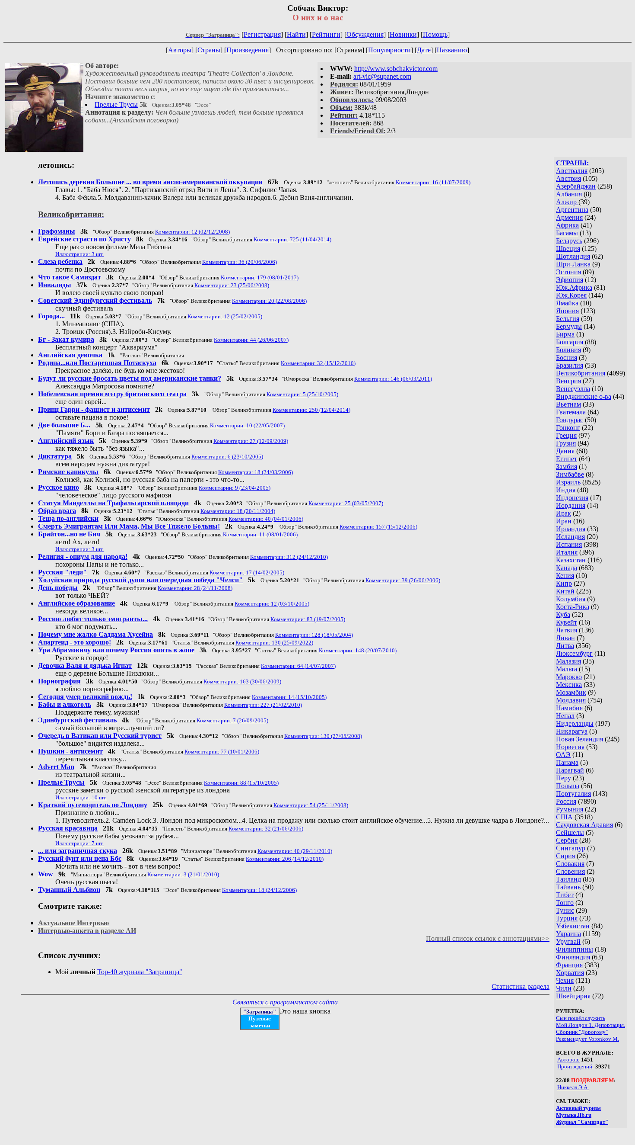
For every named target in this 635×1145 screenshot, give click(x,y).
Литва (565, 645)
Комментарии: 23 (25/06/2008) (231, 285)
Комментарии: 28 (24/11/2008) (195, 588)
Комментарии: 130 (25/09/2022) (274, 642)
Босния (566, 357)
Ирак (563, 513)
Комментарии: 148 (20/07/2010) (358, 650)
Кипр (564, 583)
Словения (570, 871)
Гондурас (569, 419)
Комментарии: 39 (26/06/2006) (402, 580)
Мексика (569, 684)
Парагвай (570, 770)
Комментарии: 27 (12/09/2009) (250, 441)
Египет (566, 458)
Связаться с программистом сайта (285, 1002)
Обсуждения (365, 34)
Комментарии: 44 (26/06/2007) (251, 340)
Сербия (567, 840)
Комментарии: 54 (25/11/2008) (310, 805)
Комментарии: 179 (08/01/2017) (259, 277)
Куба (563, 614)
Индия (565, 490)
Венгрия (568, 381)
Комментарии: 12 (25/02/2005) (224, 316)
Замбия (566, 466)
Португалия (573, 793)
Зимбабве (570, 474)
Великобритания (580, 373)
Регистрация (262, 34)
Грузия (566, 443)
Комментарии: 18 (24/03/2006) (255, 472)
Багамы (567, 233)
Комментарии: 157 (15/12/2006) (378, 526)
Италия (567, 552)
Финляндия (573, 957)
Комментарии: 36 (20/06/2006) (239, 262)
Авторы (179, 50)
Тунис (565, 910)
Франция (569, 965)
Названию (452, 50)
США (564, 817)
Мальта (566, 669)
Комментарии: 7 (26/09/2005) (232, 720)
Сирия (565, 856)
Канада (566, 567)
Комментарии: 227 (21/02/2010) (263, 705)
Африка (567, 225)
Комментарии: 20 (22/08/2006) (269, 301)
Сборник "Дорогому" (582, 1032)
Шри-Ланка (573, 264)
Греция (566, 435)
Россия (566, 801)
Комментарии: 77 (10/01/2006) (221, 751)
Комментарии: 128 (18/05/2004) (314, 635)
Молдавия (571, 700)
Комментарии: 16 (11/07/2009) (433, 182)
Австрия (568, 178)
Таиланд (568, 879)
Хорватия (570, 972)
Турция (567, 918)
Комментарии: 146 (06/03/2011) (393, 378)
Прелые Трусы (116, 104)
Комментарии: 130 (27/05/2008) (323, 736)
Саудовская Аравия (584, 824)
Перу (563, 778)
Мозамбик (571, 692)
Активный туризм (578, 1108)
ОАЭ (563, 754)
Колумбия (570, 599)
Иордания (570, 505)
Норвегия (570, 747)
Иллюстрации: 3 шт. (79, 254)
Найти (296, 34)
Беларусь (569, 240)
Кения (565, 575)
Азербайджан (576, 186)
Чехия (565, 980)
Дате (424, 50)
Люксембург (574, 653)
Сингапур (570, 848)
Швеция (568, 248)
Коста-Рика (572, 606)
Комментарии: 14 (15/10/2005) (289, 697)
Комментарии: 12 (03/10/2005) (272, 603)
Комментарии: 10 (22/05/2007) (247, 425)
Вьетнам (568, 404)
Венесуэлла (573, 388)
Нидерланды (575, 723)
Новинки (403, 34)
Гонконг (568, 427)
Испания (569, 544)
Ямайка (567, 303)
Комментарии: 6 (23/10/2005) (227, 456)
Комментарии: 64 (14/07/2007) (298, 666)
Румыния (569, 809)
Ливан (565, 637)
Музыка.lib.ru (573, 1115)
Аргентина (572, 209)
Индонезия (572, 497)
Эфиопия (569, 279)
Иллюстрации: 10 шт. (81, 797)
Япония (567, 310)
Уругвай (568, 941)
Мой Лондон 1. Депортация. (590, 1025)
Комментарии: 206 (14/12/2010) (285, 859)
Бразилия (569, 365)
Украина (568, 933)
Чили (564, 988)
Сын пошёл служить (580, 1018)
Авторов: (568, 1059)
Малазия (568, 661)
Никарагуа (571, 731)
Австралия (571, 170)
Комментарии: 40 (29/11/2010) (294, 851)
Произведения (247, 50)
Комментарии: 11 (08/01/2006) (260, 534)
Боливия (568, 349)
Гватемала (571, 412)
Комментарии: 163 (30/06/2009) (242, 681)
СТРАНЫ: (572, 163)
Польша (567, 785)
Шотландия (573, 256)
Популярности (389, 50)
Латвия (566, 630)
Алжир (567, 201)
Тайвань (568, 887)
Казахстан (571, 560)
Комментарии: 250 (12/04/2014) (311, 410)
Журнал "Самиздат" (582, 1122)
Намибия (569, 708)
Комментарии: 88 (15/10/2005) (241, 782)
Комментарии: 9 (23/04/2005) (234, 487)
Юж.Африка (574, 287)
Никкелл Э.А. (573, 1087)
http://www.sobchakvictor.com (396, 68)
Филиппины (574, 949)
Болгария (569, 342)
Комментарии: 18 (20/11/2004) (237, 511)
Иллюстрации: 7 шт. (79, 843)
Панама (567, 762)
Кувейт (566, 622)
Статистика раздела (520, 986)
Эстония (568, 272)
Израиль (568, 482)
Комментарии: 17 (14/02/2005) (247, 572)
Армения (569, 217)
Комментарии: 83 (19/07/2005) (307, 619)
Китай (565, 591)
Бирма (565, 334)
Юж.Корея (571, 295)
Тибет (565, 894)
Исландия (570, 536)
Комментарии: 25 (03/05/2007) (345, 503)
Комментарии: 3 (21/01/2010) (183, 874)
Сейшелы (570, 832)
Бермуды (569, 326)
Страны (208, 50)
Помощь (435, 34)
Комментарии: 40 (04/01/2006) (266, 519)
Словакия (570, 863)
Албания (569, 194)
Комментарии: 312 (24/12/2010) (289, 557)
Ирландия (570, 528)
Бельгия (567, 318)
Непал (565, 715)
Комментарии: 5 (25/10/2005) (302, 394)
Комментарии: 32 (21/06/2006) (266, 828)
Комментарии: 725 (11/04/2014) (292, 239)
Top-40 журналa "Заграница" (139, 971)
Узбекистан (573, 926)
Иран (564, 521)
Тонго (565, 902)
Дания (565, 451)
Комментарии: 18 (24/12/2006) (259, 890)
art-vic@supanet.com (382, 76)
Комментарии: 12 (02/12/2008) (192, 231)
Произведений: (575, 1066)
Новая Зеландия (579, 739)
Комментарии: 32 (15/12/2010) (318, 363)
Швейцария (573, 996)
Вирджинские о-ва (583, 396)
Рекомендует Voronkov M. (587, 1039)
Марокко (569, 676)
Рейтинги (326, 34)
